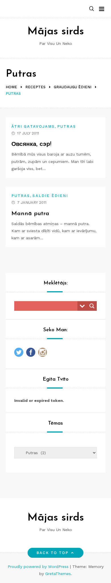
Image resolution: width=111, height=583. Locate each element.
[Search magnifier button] (92, 306)
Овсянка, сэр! (31, 144)
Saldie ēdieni (50, 196)
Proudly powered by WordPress (39, 566)
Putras (66, 126)
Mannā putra (30, 214)
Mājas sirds (55, 31)
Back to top (52, 553)
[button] (91, 8)
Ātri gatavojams (33, 126)
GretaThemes (58, 573)
